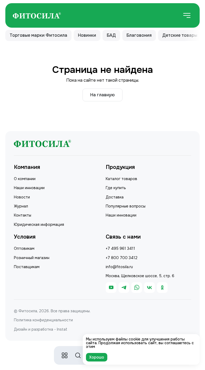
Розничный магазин (31, 257)
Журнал (21, 206)
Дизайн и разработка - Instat (40, 329)
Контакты (22, 215)
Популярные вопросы (125, 206)
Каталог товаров (121, 178)
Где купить (116, 187)
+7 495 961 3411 (120, 248)
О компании (25, 178)
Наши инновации (29, 187)
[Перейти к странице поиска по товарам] (78, 355)
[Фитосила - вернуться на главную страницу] (37, 15)
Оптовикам (24, 248)
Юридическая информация (39, 224)
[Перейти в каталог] (64, 355)
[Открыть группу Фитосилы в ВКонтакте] (149, 287)
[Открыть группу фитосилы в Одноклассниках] (162, 287)
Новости (22, 197)
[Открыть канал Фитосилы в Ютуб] (111, 287)
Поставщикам (27, 266)
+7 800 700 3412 (121, 257)
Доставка (115, 197)
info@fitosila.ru (119, 266)
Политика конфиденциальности (43, 320)
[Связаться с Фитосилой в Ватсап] (136, 287)
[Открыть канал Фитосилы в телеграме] (124, 287)
